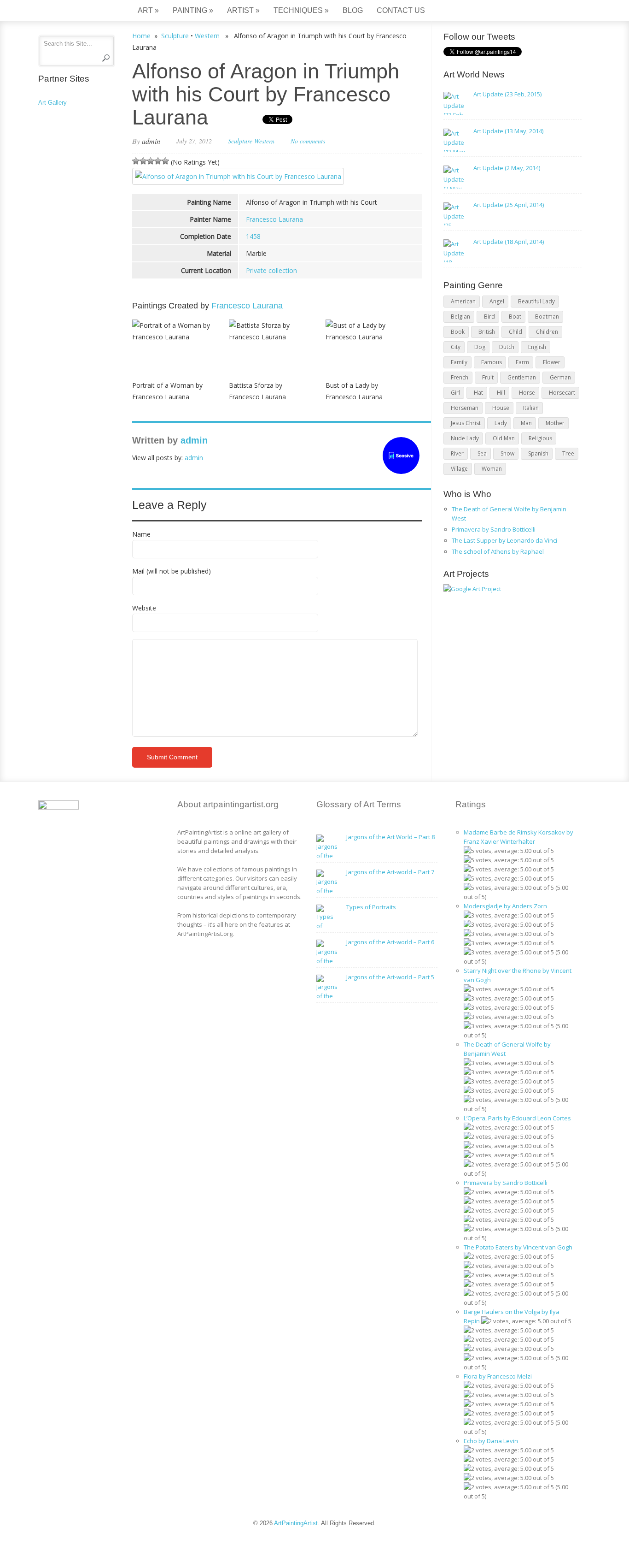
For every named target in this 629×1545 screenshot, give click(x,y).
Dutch (506, 347)
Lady (501, 423)
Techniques (301, 10)
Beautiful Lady (536, 301)
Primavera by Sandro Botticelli (494, 529)
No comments (308, 140)
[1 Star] (136, 161)
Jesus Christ (466, 423)
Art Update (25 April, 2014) (508, 205)
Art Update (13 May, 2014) (508, 131)
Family (459, 362)
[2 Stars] (143, 161)
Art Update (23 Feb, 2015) (507, 94)
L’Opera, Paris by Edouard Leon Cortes (517, 1118)
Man (526, 423)
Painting (193, 10)
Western (207, 35)
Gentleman (521, 377)
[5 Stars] (165, 161)
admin (151, 141)
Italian (531, 408)
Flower (551, 362)
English (537, 347)
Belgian (460, 316)
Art (148, 10)
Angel (496, 301)
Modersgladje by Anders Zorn (505, 906)
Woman (492, 469)
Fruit (488, 377)
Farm (522, 362)
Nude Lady (465, 438)
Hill (501, 393)
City (455, 347)
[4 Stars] (158, 161)
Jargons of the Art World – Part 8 (390, 837)
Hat (478, 393)
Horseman (464, 408)
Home (141, 35)
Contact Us (401, 10)
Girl (455, 393)
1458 (253, 236)
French (459, 377)
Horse (527, 393)
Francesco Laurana (274, 219)
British (486, 332)
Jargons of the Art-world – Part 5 (390, 977)
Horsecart (562, 393)
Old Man (504, 438)
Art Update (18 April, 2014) (508, 241)
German (560, 377)
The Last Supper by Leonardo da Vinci (504, 540)
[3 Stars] (150, 161)
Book (458, 332)
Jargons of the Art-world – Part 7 (390, 872)
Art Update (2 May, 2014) (506, 168)
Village (459, 469)
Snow (507, 453)
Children (547, 332)
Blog (353, 10)
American (463, 301)
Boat (515, 316)
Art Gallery (52, 102)
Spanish (538, 453)
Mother (555, 423)
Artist (243, 10)
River (457, 453)
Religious (540, 438)
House (500, 408)
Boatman (547, 316)
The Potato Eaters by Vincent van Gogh (518, 1247)
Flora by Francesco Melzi (498, 1376)
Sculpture (175, 35)
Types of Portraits (371, 907)
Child (515, 332)
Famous (491, 362)
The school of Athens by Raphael (498, 551)
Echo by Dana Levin (491, 1441)
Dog (479, 347)
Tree (568, 453)
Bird (489, 316)
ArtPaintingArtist (73, 11)
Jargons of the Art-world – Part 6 (390, 942)
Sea (482, 453)
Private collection (271, 270)
